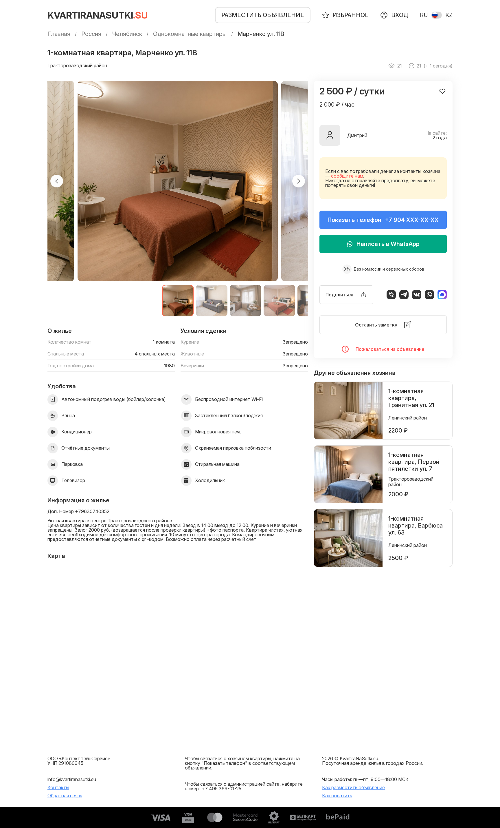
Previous (56, 181)
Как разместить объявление (353, 787)
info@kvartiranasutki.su (71, 779)
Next (298, 181)
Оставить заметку (376, 325)
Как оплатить (337, 795)
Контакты (58, 787)
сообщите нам (347, 176)
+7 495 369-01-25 (221, 788)
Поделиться (339, 295)
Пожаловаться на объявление (390, 349)
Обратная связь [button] (64, 795)
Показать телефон (383, 219)
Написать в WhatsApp (388, 243)
